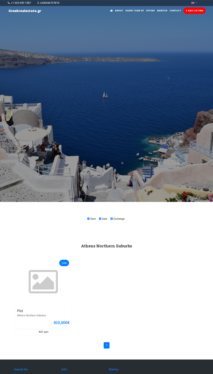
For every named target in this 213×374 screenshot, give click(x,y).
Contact (175, 10)
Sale (104, 218)
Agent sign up (134, 10)
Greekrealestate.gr (24, 10)
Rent (93, 218)
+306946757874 (49, 2)
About (119, 10)
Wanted (162, 10)
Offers (150, 10)
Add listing (195, 10)
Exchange (119, 218)
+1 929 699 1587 (21, 2)
